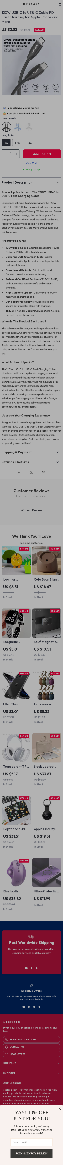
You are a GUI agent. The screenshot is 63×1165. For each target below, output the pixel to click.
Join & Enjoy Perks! (32, 1153)
